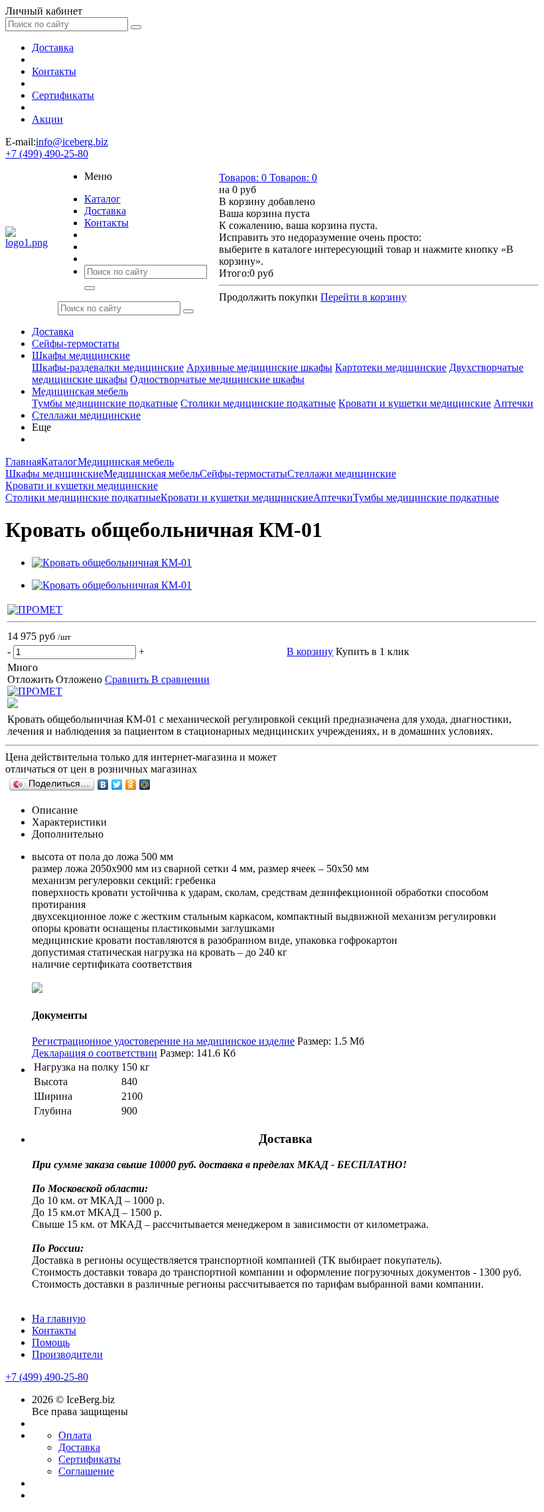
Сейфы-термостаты (75, 343)
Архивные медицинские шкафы (259, 367)
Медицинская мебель (80, 391)
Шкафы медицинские (81, 355)
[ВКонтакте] (103, 784)
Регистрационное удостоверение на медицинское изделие (163, 1041)
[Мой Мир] (145, 784)
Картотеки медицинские (390, 367)
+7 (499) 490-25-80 (46, 153)
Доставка (53, 47)
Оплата (75, 1435)
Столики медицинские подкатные (258, 403)
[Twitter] (117, 784)
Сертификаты (63, 95)
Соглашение (86, 1471)
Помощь (51, 1342)
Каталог (102, 198)
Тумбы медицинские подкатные (105, 403)
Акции (47, 119)
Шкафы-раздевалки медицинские (108, 367)
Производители (67, 1354)
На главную (59, 1318)
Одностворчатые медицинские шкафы (217, 379)
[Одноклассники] (131, 784)
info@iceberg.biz (72, 141)
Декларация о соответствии (94, 1053)
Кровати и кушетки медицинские (414, 403)
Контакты (54, 71)
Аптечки (513, 403)
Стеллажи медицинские (86, 415)
